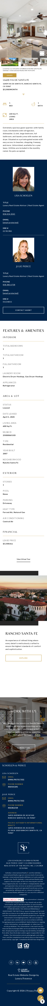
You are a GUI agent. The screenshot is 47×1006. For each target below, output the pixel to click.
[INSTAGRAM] (11, 962)
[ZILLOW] (36, 962)
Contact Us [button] (23, 748)
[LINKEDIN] (17, 962)
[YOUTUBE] (23, 962)
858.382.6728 (9, 285)
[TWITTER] (29, 962)
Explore (23, 658)
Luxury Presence (23, 978)
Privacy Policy (33, 990)
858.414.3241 (9, 214)
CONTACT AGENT (23, 310)
